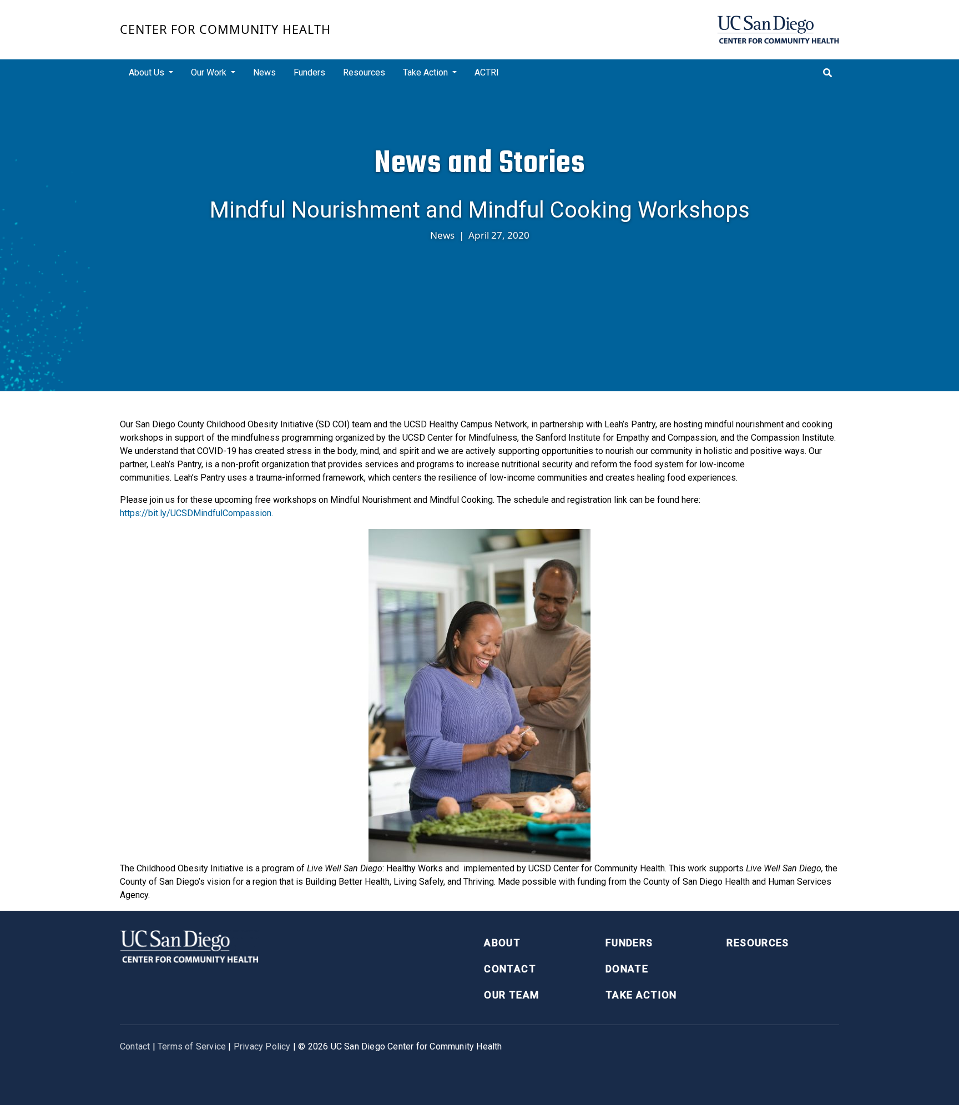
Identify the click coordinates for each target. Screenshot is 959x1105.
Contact (510, 969)
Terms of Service (192, 1046)
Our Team (511, 995)
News (264, 72)
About (502, 942)
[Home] (778, 29)
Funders (309, 72)
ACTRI (487, 72)
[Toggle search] (827, 72)
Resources (364, 72)
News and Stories (479, 162)
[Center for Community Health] (189, 945)
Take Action (641, 995)
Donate (626, 969)
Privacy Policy (262, 1046)
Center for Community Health (225, 29)
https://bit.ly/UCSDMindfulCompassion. (196, 513)
